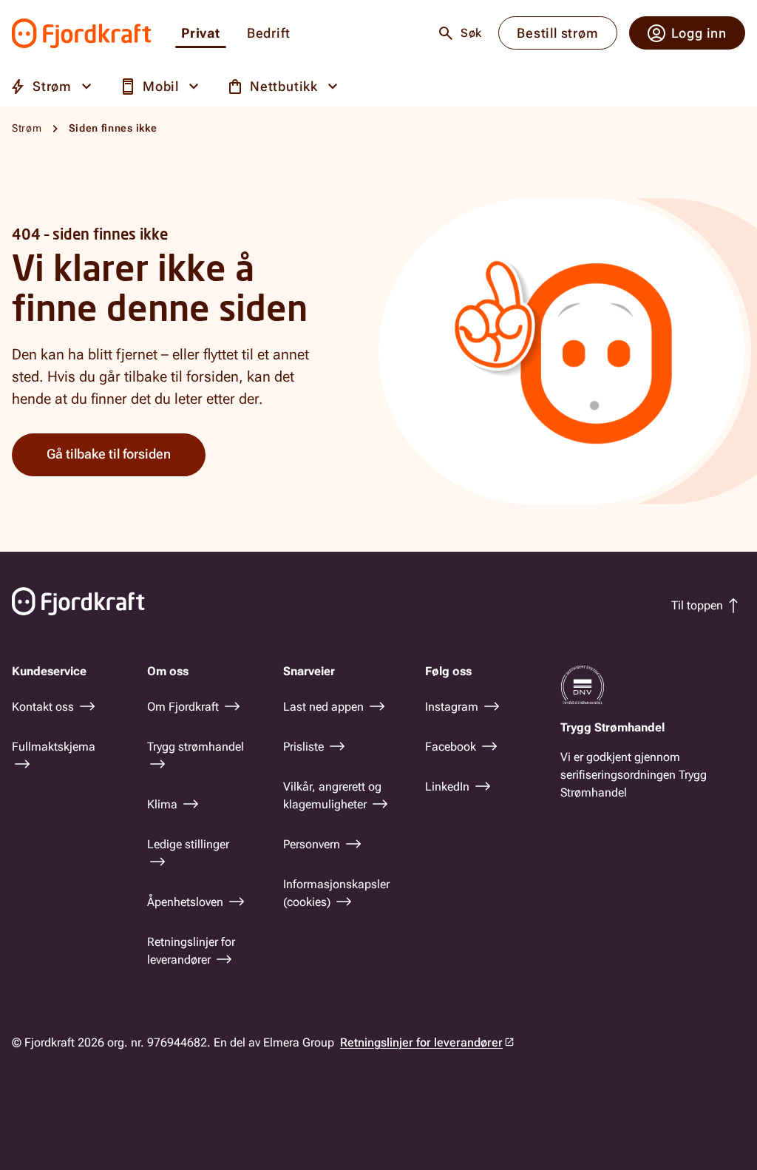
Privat (200, 34)
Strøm (27, 128)
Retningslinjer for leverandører (421, 1042)
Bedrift (269, 34)
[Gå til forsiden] (82, 33)
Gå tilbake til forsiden (109, 453)
